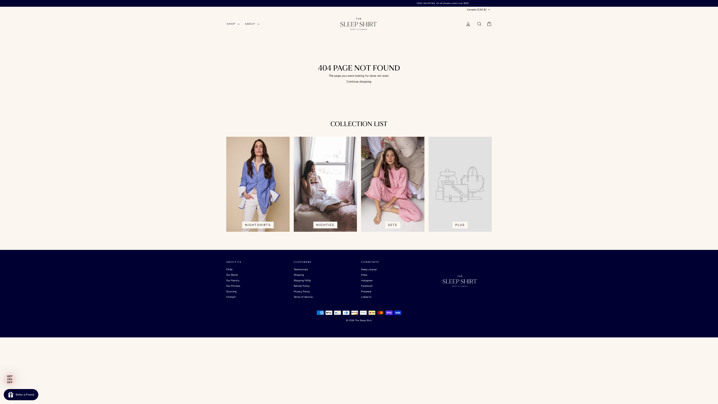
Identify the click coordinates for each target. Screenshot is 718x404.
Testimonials (301, 269)
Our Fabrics (232, 280)
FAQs (229, 269)
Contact (231, 297)
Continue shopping (358, 81)
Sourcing (231, 291)
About (251, 23)
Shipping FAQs (302, 280)
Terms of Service (303, 297)
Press (364, 274)
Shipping (299, 274)
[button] (10, 379)
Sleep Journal (369, 269)
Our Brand (232, 274)
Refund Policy (302, 285)
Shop (232, 23)
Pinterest (366, 291)
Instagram (367, 280)
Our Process (233, 285)
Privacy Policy (302, 291)
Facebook (366, 285)
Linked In (366, 297)
